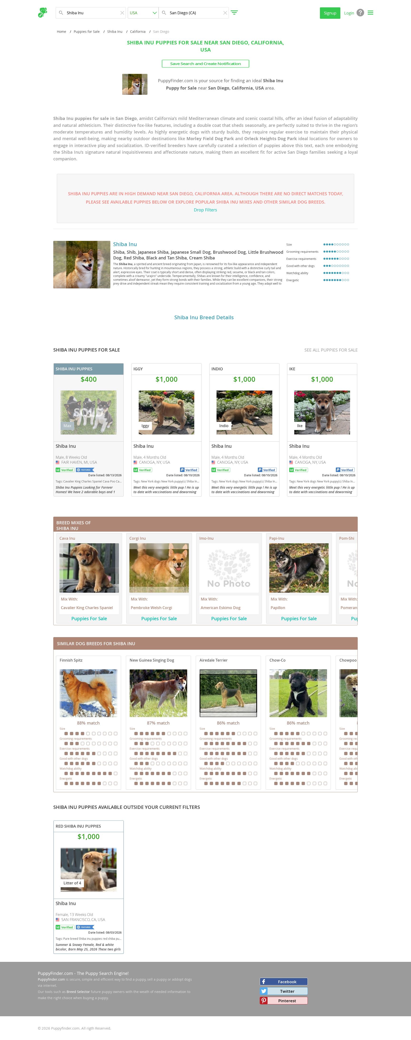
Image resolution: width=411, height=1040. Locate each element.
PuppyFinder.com (55, 973)
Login (349, 13)
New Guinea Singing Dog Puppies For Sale (158, 722)
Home (61, 31)
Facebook (287, 981)
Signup (330, 13)
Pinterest (287, 1000)
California (138, 31)
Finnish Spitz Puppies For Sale (88, 722)
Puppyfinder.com (51, 979)
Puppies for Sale (87, 31)
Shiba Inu (114, 31)
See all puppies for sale (331, 350)
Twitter (287, 991)
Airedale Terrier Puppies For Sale (228, 722)
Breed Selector (78, 991)
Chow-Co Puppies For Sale (298, 722)
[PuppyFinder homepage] (42, 13)
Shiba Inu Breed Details (204, 317)
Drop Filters (205, 210)
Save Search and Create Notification (205, 64)
